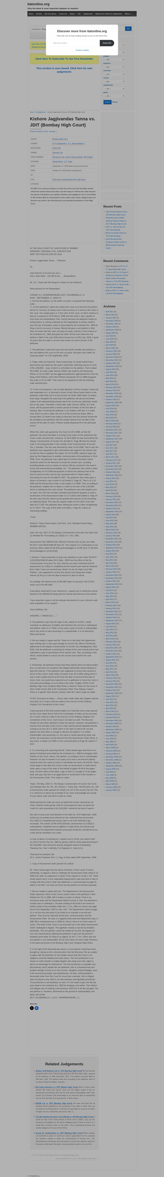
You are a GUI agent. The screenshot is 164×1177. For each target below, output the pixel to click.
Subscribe (107, 43)
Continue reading (82, 50)
